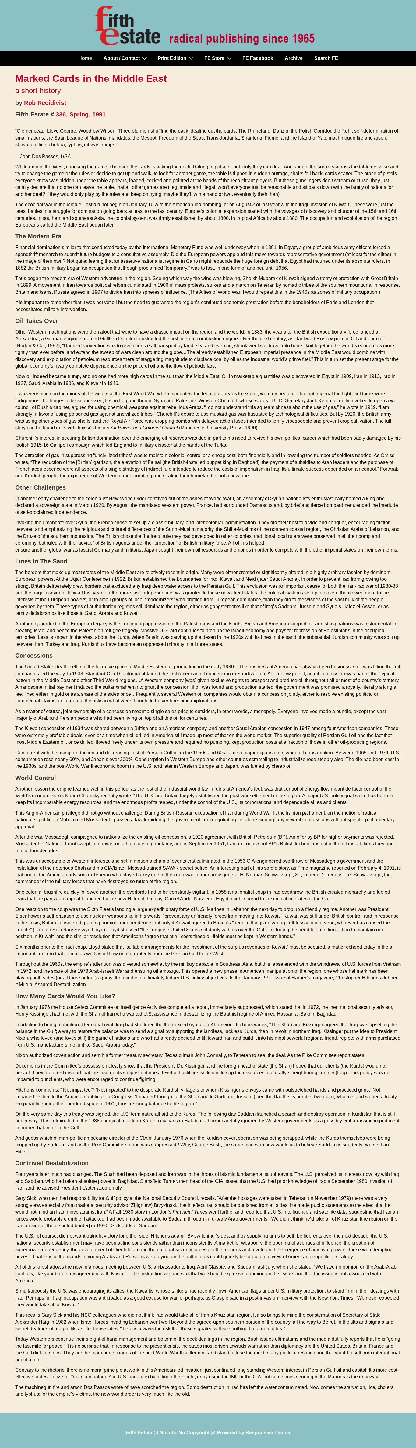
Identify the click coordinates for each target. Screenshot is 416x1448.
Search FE (326, 58)
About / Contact (122, 58)
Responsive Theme (267, 1432)
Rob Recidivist (45, 102)
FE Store (214, 58)
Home (85, 58)
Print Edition (172, 58)
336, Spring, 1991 (81, 114)
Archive (294, 58)
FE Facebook (257, 58)
